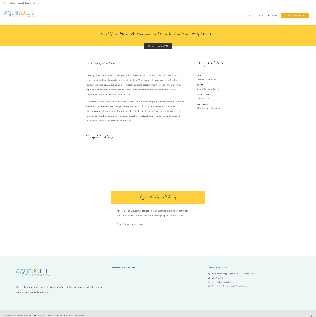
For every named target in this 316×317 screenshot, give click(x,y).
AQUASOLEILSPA (79, 315)
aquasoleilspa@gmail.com (28, 3)
